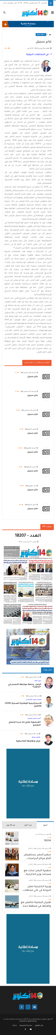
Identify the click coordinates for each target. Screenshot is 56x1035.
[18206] (12, 838)
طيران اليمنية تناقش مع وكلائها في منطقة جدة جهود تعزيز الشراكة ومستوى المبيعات (36, 904)
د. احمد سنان (41, 34)
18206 (47, 840)
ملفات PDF (47, 527)
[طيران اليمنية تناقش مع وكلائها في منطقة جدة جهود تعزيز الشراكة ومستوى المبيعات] (12, 901)
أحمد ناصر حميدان (34, 718)
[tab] (45, 825)
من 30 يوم (10, 825)
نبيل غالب (37, 681)
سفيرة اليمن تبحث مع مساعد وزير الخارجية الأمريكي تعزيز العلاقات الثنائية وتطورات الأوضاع (36, 872)
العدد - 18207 (28, 536)
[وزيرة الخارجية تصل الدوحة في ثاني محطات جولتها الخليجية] (12, 886)
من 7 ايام (28, 825)
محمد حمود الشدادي (33, 699)
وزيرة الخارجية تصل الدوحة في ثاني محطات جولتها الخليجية (37, 888)
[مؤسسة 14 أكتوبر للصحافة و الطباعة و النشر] (35, 12)
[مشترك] (31, 1029)
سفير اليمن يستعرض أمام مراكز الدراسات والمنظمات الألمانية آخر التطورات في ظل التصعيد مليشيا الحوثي (36, 856)
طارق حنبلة (36, 737)
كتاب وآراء (47, 670)
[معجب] (25, 1029)
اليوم (45, 825)
